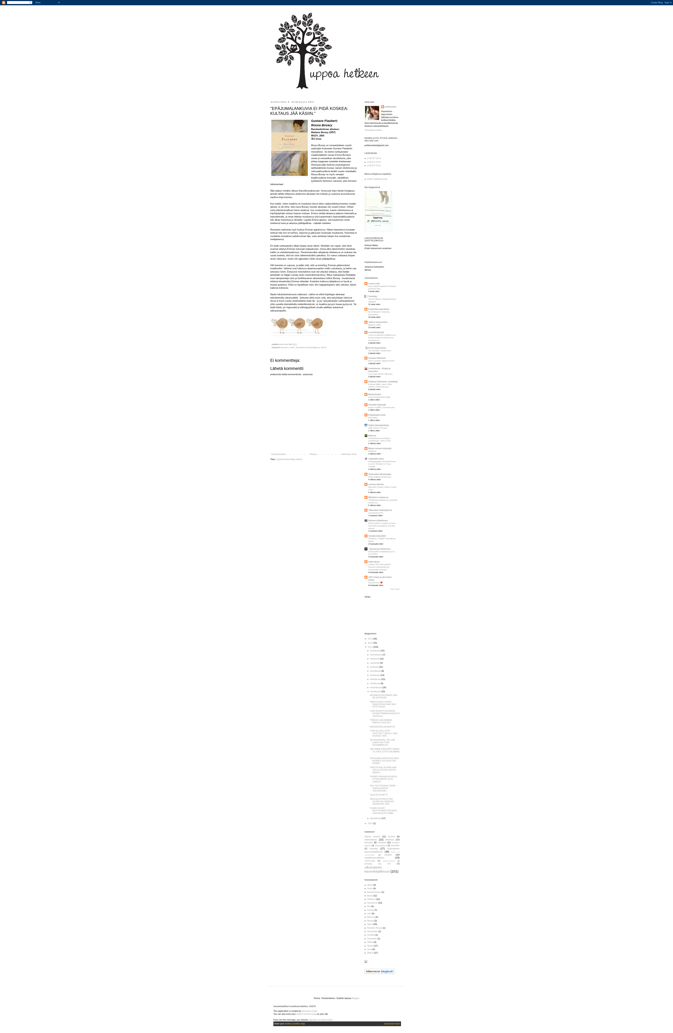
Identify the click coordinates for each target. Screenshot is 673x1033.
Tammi (370, 946)
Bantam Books (374, 892)
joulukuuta (375, 650)
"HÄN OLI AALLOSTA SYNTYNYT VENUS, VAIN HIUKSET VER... (383, 733)
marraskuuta (376, 654)
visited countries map (306, 1014)
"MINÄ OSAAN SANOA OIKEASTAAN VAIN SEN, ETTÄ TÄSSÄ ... (383, 704)
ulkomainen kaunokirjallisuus (308, 347)
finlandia (369, 842)
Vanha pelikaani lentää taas (379, 477)
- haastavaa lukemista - (380, 549)
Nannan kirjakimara (378, 520)
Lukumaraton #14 (375, 513)
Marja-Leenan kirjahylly (380, 448)
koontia (374, 848)
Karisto (370, 910)
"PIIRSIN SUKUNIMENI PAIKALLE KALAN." (381, 721)
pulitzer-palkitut (389, 861)
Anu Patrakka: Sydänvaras (379, 351)
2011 (370, 647)
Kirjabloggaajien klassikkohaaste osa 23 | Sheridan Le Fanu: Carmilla (382, 464)
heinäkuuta (375, 671)
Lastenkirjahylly (376, 332)
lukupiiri (388, 855)
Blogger (355, 998)
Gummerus (372, 903)
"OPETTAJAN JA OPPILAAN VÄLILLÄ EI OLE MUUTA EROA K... (383, 770)
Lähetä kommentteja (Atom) (289, 459)
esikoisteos (371, 839)
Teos (369, 949)
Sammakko (372, 931)
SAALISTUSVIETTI (379, 795)
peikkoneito (390, 107)
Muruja (370, 921)
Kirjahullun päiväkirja (378, 309)
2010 (370, 823)
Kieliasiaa (372, 451)
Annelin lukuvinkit (377, 536)
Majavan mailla (374, 325)
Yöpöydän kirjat (376, 459)
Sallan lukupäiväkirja (378, 425)
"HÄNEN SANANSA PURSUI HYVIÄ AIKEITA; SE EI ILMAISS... (383, 779)
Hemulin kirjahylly (377, 405)
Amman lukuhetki (377, 358)
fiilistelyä (390, 840)
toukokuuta (375, 679)
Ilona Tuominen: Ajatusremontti (381, 361)
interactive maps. (310, 1011)
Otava (370, 924)
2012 (370, 643)
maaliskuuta (376, 687)
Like (369, 913)
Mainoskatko (374, 394)
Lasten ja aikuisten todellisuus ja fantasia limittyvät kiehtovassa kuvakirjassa (381, 337)
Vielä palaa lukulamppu (379, 474)
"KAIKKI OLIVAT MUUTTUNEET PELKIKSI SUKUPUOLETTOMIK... (383, 810)
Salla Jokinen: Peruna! (377, 428)
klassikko (284, 347)
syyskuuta (375, 663)
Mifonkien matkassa (378, 497)
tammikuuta (376, 818)
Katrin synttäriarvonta (377, 179)
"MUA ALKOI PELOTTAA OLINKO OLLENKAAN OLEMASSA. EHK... (382, 801)
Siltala (370, 942)
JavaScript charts (392, 1023)
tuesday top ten (378, 864)
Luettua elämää (376, 484)
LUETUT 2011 (374, 165)
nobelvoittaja (370, 861)
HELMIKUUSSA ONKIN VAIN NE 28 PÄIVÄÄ (383, 696)
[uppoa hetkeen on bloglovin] (380, 973)
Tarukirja (372, 296)
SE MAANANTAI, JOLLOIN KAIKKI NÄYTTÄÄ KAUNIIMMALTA (382, 742)
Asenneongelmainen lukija (379, 397)
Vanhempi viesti (348, 454)
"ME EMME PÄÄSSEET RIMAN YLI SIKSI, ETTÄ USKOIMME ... (385, 751)
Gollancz (371, 899)
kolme (292, 347)
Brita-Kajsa (373, 418)
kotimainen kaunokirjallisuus (382, 850)
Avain (370, 888)
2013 (370, 639)
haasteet (382, 842)
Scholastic (372, 938)
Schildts (371, 935)
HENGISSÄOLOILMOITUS (382, 727)
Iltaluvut (372, 435)
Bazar (370, 895)
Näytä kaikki (395, 589)
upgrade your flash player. (320, 1020)
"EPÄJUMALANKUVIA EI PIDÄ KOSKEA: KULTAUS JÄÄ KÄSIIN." (384, 761)
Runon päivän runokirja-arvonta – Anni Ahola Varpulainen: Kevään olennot (382, 525)
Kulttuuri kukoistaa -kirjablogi (382, 381)
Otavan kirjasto (372, 836)
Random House (374, 928)
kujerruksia (374, 562)
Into (369, 906)
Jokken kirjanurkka (378, 322)
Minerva (371, 917)
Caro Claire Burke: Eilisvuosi (380, 374)
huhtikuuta (375, 683)
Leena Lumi (374, 283)
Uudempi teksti (278, 454)
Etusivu (313, 454)
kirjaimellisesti (381, 845)
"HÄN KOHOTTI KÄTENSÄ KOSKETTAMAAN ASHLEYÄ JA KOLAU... (385, 713)
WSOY (324, 347)
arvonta (391, 836)
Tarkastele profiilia (373, 130)
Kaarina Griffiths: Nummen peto (381, 407)
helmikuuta (375, 691)
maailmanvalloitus (374, 857)
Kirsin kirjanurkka (377, 348)
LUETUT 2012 (374, 162)
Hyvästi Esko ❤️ (375, 583)
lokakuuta (375, 659)
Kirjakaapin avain (377, 415)
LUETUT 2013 (374, 158)
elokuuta (374, 667)
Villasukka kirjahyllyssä (380, 510)
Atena (370, 885)
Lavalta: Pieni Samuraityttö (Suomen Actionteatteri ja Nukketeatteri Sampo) (379, 567)
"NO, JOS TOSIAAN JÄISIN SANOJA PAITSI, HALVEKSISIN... (382, 788)
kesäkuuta (375, 675)
